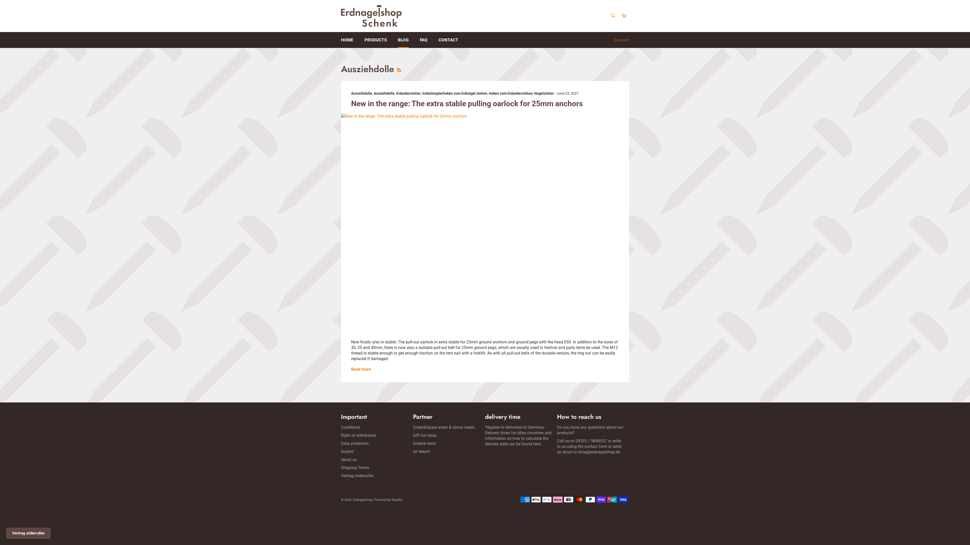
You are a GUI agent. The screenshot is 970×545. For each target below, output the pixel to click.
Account (621, 40)
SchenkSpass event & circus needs (444, 427)
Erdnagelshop (362, 500)
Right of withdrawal (358, 435)
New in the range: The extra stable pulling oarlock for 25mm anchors (467, 103)
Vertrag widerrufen (357, 475)
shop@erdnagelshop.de (599, 452)
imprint (347, 451)
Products (376, 39)
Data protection (355, 443)
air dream (421, 451)
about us (349, 459)
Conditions (350, 427)
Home (347, 39)
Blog (403, 39)
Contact (448, 39)
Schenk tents (424, 443)
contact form (595, 446)
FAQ (423, 39)
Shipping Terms (355, 467)
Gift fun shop (425, 435)
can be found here (524, 444)
